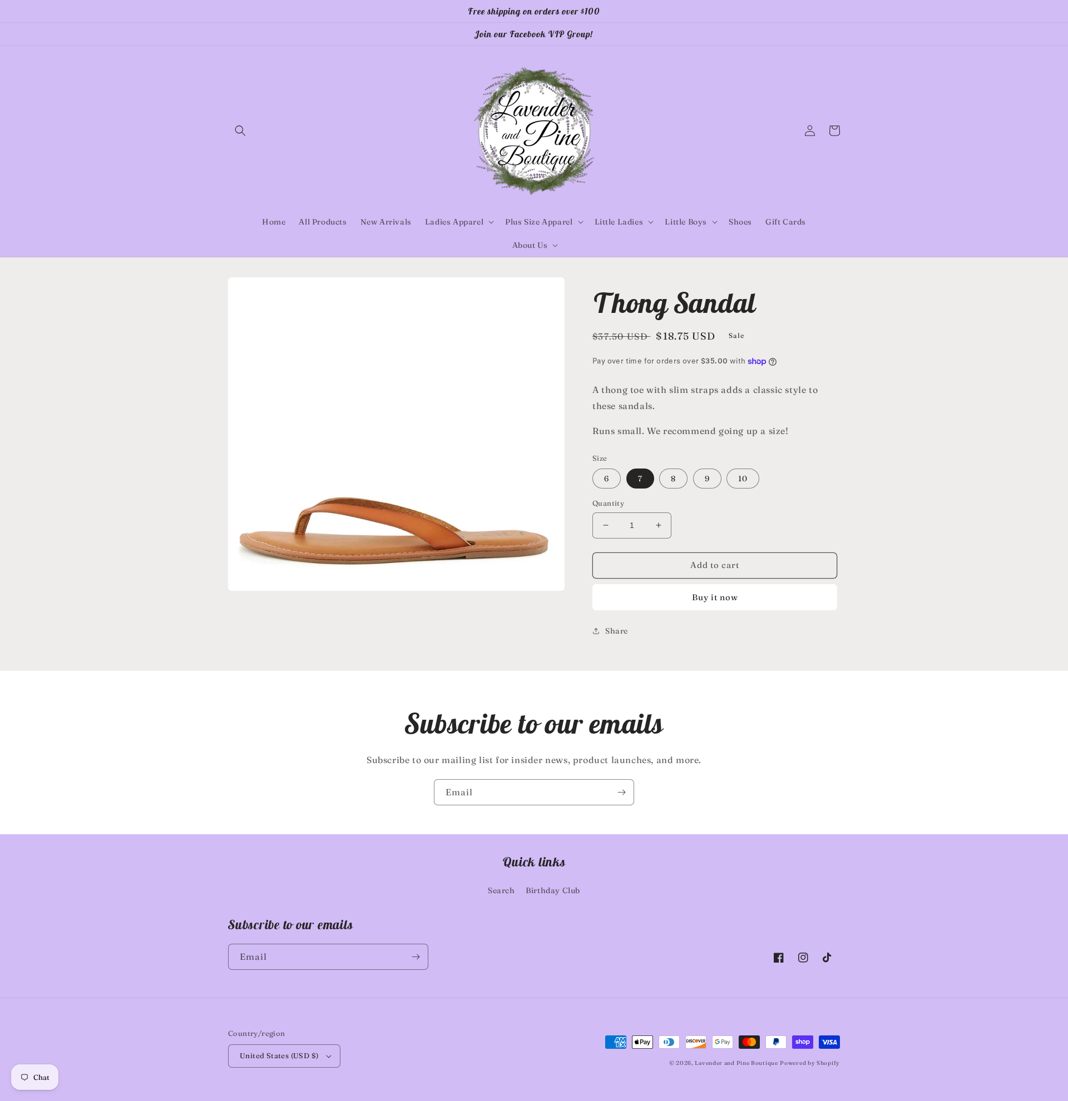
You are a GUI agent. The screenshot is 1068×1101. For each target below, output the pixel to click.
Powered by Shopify (810, 1063)
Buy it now (715, 597)
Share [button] (616, 631)
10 (743, 479)
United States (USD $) (279, 1055)
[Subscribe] (621, 792)
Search (501, 890)
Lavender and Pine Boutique (736, 1063)
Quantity (608, 503)
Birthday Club (553, 890)
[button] (240, 130)
